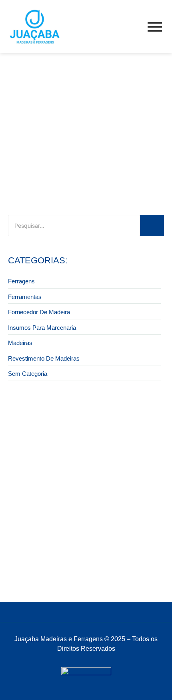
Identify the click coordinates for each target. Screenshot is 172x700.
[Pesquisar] (152, 225)
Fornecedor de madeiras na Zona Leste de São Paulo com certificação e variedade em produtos (83, 565)
